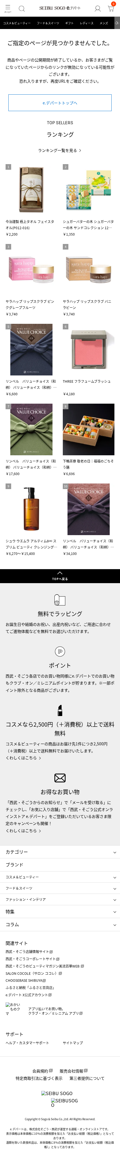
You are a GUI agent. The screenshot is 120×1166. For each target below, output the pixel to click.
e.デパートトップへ (60, 103)
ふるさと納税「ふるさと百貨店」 (31, 987)
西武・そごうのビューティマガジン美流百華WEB (43, 966)
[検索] (21, 9)
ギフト (69, 23)
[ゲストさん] (98, 9)
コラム (12, 924)
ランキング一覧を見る (57, 150)
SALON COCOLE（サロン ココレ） (32, 973)
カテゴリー (17, 851)
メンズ (104, 23)
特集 (10, 911)
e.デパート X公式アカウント (27, 994)
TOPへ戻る (60, 579)
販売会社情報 (71, 1071)
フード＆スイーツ (48, 23)
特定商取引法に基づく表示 (39, 1078)
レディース (86, 23)
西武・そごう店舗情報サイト (27, 951)
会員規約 (40, 1071)
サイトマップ (73, 1042)
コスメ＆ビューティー (17, 23)
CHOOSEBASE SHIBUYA (24, 980)
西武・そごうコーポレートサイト (31, 958)
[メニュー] (7, 9)
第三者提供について (87, 1078)
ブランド (14, 864)
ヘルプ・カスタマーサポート (27, 1042)
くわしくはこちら (21, 757)
